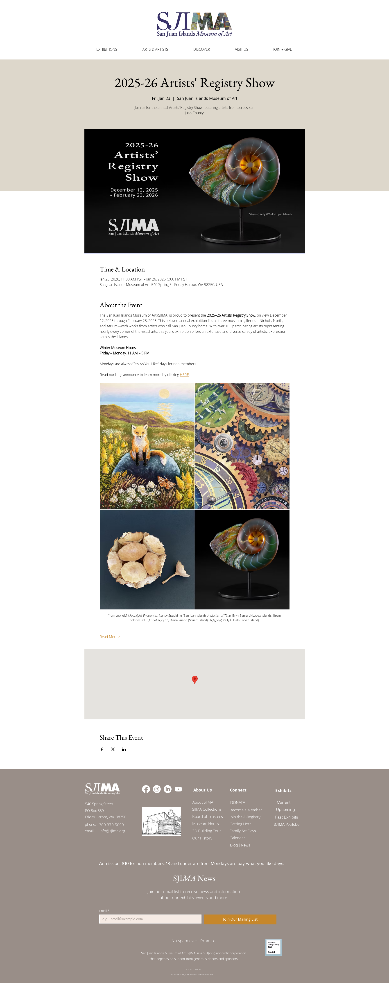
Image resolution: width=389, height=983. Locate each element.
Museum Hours (205, 823)
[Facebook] (146, 789)
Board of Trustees (207, 816)
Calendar (237, 837)
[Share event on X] (113, 749)
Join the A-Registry (244, 816)
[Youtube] (178, 789)
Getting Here (240, 823)
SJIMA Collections (207, 809)
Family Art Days (243, 830)
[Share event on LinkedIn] (124, 749)
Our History (202, 838)
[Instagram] (157, 789)
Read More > (110, 636)
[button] (155, 49)
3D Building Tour (206, 830)
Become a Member (244, 809)
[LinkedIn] (168, 789)
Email (104, 911)
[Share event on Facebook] (102, 749)
